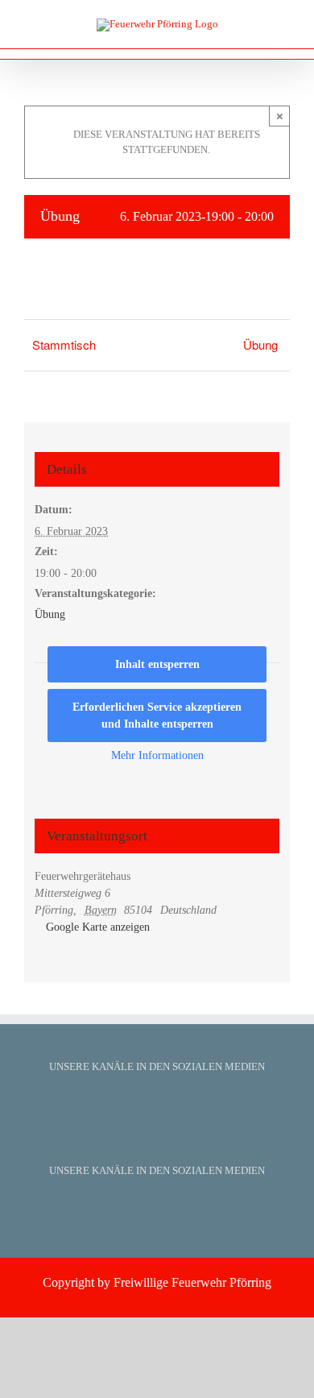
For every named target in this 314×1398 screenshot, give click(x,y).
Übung (260, 344)
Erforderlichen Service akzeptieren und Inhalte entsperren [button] (157, 715)
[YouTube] (157, 1104)
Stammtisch (64, 344)
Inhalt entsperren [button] (157, 664)
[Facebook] (136, 1104)
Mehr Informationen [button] (157, 755)
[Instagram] (178, 1104)
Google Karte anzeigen (98, 927)
